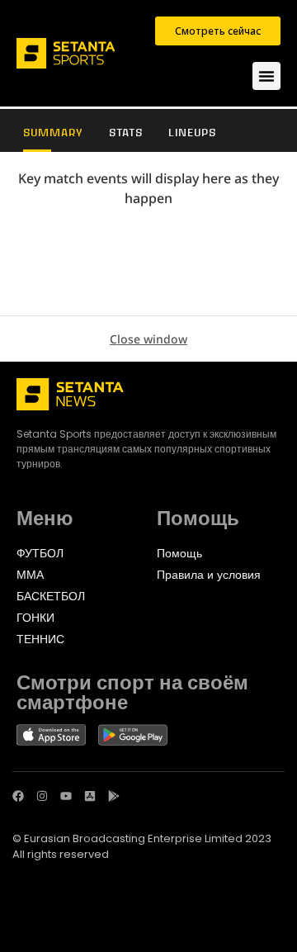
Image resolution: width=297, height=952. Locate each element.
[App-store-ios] (90, 796)
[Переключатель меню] (266, 76)
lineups (192, 132)
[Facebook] (18, 796)
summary (53, 132)
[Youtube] (66, 796)
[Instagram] (42, 796)
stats (126, 132)
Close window (148, 339)
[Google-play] (114, 796)
